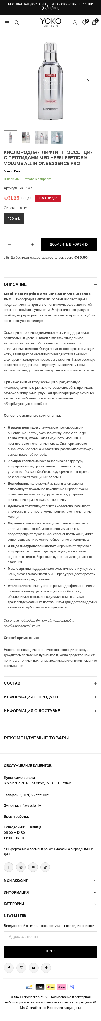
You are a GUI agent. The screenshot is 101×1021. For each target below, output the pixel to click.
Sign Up (50, 951)
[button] (88, 81)
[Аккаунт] (75, 22)
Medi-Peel (12, 171)
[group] (50, 81)
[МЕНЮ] (7, 22)
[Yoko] (50, 22)
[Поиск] (16, 22)
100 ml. (14, 218)
